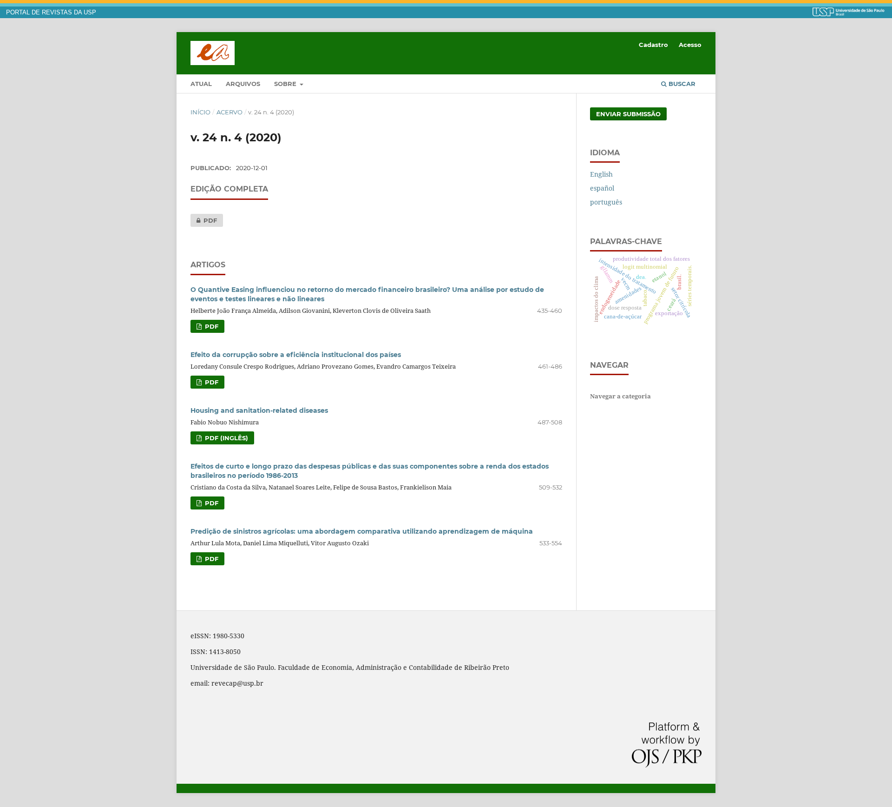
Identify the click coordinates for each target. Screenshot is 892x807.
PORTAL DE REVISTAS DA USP (51, 12)
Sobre (286, 83)
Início (200, 112)
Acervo (229, 112)
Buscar (681, 83)
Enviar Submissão (628, 114)
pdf (203, 220)
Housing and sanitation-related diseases (259, 410)
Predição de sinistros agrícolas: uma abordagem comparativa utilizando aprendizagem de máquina (361, 531)
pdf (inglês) (225, 438)
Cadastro (653, 44)
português (606, 202)
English (601, 174)
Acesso (690, 44)
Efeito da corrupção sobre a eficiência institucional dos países (295, 355)
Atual (201, 83)
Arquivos (243, 83)
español (602, 188)
